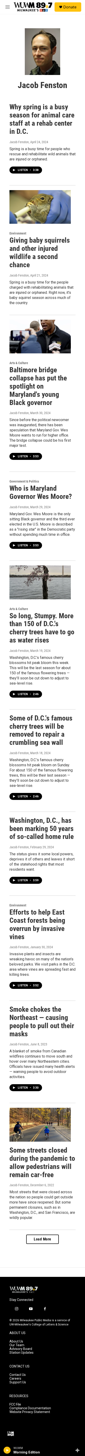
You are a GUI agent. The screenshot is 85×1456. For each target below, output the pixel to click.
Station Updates (21, 1352)
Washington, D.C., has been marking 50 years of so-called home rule (41, 828)
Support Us (17, 1382)
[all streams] (78, 1450)
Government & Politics (24, 481)
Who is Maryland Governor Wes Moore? (40, 492)
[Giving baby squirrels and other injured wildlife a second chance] (40, 207)
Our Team (16, 1345)
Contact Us (17, 1375)
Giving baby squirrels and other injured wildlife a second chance (39, 252)
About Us (16, 1341)
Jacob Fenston (19, 142)
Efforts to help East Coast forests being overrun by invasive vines (37, 924)
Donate (69, 7)
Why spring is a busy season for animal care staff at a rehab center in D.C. (41, 119)
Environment (17, 233)
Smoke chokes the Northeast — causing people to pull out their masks (41, 1021)
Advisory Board (20, 1349)
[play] (7, 1450)
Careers (15, 1378)
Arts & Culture (18, 363)
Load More (42, 1239)
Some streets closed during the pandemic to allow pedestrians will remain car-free (42, 1162)
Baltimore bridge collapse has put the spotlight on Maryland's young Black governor (38, 386)
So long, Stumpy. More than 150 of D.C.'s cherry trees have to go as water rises (41, 628)
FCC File (15, 1404)
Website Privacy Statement (29, 1412)
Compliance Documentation (30, 1408)
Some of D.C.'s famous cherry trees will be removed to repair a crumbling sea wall (40, 730)
